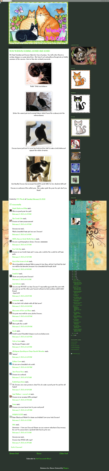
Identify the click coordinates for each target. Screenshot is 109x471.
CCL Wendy (79, 200)
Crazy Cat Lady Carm (75, 349)
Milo (13, 425)
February (75, 279)
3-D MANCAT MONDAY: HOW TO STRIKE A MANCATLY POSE (77, 330)
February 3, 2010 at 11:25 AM (22, 410)
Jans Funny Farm (18, 372)
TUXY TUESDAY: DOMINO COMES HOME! (77, 313)
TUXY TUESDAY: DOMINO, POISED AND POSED (77, 326)
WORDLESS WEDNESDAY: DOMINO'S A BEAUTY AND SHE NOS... (77, 308)
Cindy (14, 331)
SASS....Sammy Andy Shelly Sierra (24, 239)
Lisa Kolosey (16, 284)
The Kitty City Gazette (75, 345)
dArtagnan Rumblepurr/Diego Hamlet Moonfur (28, 351)
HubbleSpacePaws (18, 382)
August (74, 269)
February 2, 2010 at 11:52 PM (22, 357)
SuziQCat (15, 274)
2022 (73, 246)
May (74, 274)
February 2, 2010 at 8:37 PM (22, 296)
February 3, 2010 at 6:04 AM (22, 390)
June (74, 273)
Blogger (66, 468)
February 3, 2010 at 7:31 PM (21, 432)
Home (39, 453)
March (74, 277)
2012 (73, 258)
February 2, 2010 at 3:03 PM (22, 257)
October (75, 266)
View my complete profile (75, 214)
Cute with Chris (74, 343)
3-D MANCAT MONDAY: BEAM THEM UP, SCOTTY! (77, 292)
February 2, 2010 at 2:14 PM (21, 234)
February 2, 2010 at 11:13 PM (22, 347)
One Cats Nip (16, 249)
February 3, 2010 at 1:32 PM (21, 420)
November (75, 265)
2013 (73, 257)
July (74, 271)
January (75, 333)
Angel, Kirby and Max (19, 208)
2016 (73, 252)
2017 (73, 250)
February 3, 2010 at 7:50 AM (22, 400)
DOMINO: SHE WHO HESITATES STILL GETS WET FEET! (77, 288)
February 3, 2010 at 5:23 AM (22, 377)
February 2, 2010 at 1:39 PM (21, 214)
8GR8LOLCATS (17, 414)
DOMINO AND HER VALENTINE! (76, 301)
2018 (73, 249)
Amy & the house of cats (20, 261)
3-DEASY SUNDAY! (76, 280)
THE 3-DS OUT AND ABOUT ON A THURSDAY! (77, 323)
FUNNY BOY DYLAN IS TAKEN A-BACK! (77, 303)
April (74, 276)
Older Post (63, 453)
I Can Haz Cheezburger (75, 347)
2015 (73, 254)
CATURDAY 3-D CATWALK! (76, 295)
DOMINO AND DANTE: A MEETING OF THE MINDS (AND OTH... (77, 283)
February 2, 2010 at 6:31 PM (21, 279)
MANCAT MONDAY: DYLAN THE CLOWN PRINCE (77, 317)
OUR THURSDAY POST (77, 305)
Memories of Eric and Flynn (21, 310)
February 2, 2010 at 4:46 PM (22, 269)
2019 (73, 247)
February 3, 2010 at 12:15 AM (22, 367)
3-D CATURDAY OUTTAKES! (76, 320)
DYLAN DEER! (76, 286)
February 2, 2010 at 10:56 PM (22, 326)
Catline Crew (16, 361)
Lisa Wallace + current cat (21, 394)
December (75, 263)
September (75, 268)
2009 (73, 335)
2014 (73, 255)
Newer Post (14, 453)
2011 (73, 260)
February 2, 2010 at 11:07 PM (22, 337)
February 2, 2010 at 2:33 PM (22, 245)
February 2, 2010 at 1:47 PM (21, 224)
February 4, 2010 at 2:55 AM (22, 443)
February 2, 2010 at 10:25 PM (22, 316)
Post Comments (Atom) (43, 459)
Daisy (14, 404)
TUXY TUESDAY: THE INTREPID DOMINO (77, 298)
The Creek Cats (17, 218)
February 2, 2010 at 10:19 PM (22, 306)
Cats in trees (16, 341)
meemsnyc (16, 300)
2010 (73, 262)
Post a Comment (16, 447)
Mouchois (15, 321)
